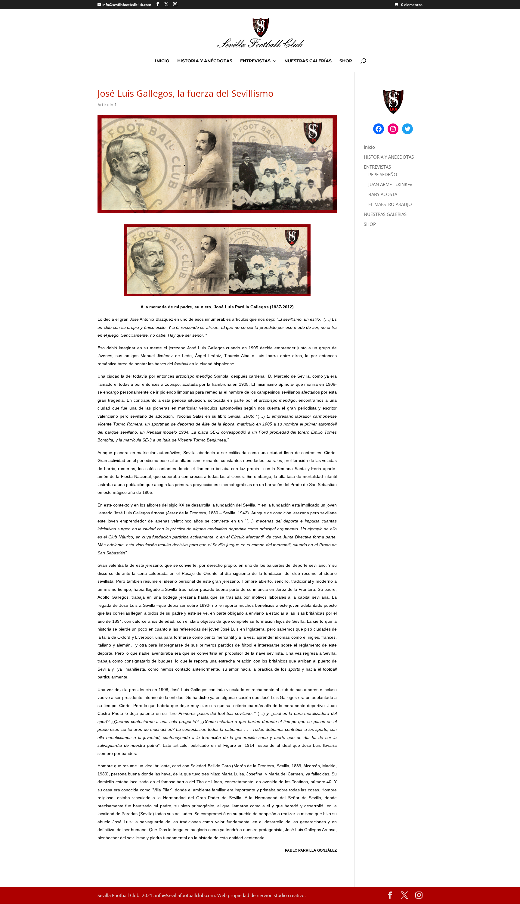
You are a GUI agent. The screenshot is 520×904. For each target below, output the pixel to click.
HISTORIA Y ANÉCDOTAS (204, 61)
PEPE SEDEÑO (382, 174)
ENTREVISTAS (255, 61)
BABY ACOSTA (382, 194)
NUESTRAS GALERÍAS (308, 61)
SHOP (345, 61)
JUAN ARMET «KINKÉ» (390, 184)
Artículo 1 (107, 105)
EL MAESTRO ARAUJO (390, 204)
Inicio (162, 61)
